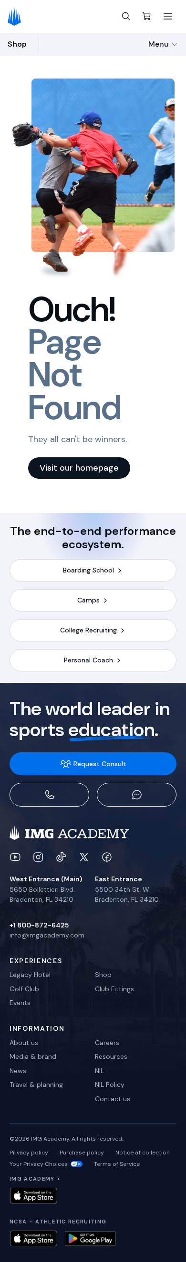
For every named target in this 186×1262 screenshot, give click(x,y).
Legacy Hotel (30, 974)
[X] (84, 857)
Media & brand (33, 1056)
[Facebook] (107, 857)
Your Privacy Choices (39, 1164)
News (18, 1070)
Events (20, 1002)
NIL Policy (109, 1084)
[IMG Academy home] (17, 16)
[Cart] (146, 16)
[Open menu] (167, 16)
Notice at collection (142, 1152)
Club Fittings (114, 989)
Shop (103, 974)
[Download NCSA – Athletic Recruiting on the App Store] (33, 1238)
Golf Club (24, 989)
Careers (107, 1042)
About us (24, 1042)
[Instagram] (38, 857)
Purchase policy (82, 1152)
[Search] (125, 16)
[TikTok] (61, 857)
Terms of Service (117, 1164)
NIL (99, 1070)
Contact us (112, 1098)
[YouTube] (15, 857)
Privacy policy (29, 1152)
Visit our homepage (79, 467)
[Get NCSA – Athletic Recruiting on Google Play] (90, 1238)
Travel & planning (36, 1084)
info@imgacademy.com (47, 935)
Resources (111, 1056)
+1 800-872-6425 (39, 925)
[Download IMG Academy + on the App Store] (33, 1195)
